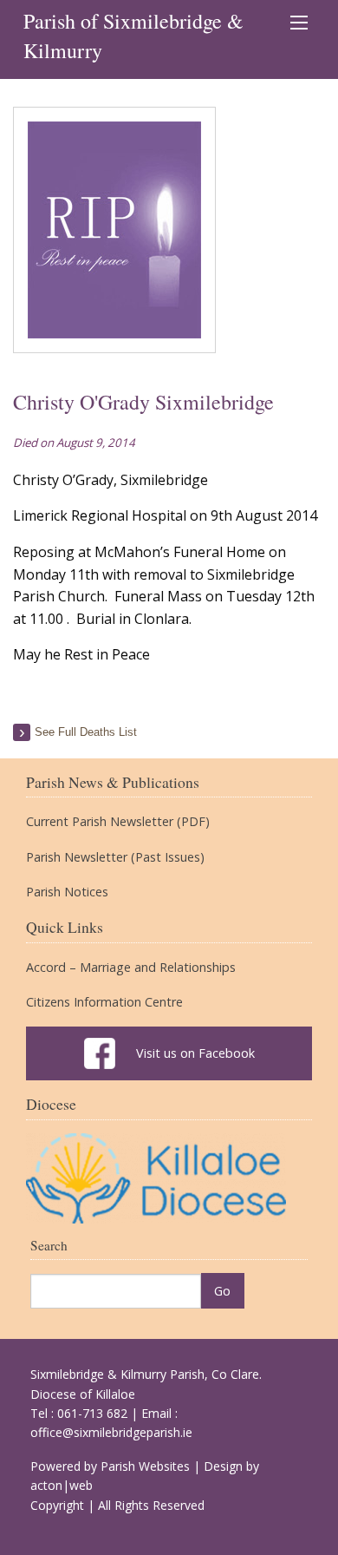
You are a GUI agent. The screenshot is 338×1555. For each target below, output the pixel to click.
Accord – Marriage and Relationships (131, 967)
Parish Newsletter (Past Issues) (115, 857)
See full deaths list (86, 731)
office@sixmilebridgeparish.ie (111, 1432)
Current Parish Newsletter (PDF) (118, 822)
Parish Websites (145, 1466)
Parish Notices (67, 892)
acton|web (61, 1485)
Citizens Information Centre (104, 1002)
